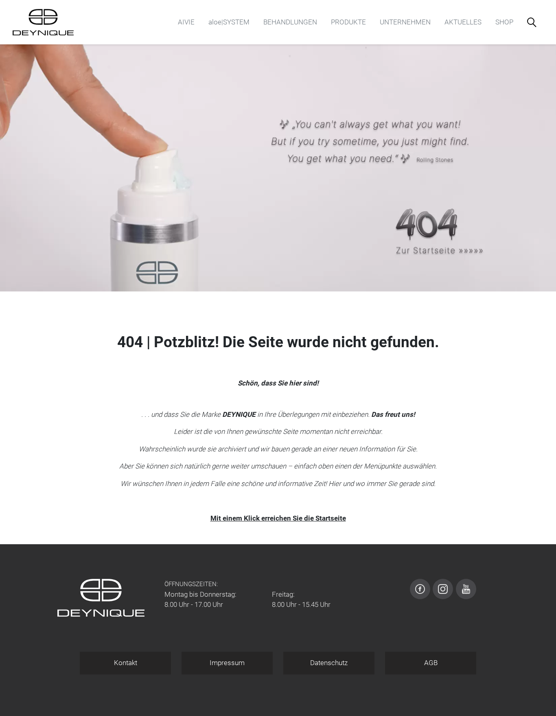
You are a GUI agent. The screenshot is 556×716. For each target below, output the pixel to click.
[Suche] (531, 22)
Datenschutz (329, 663)
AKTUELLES (463, 22)
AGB (431, 663)
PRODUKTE (348, 22)
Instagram (443, 589)
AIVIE (186, 22)
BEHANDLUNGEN (290, 22)
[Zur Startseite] (43, 22)
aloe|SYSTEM (229, 22)
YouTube (466, 589)
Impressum (227, 663)
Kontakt (125, 663)
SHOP (504, 22)
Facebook (420, 589)
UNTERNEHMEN (405, 22)
